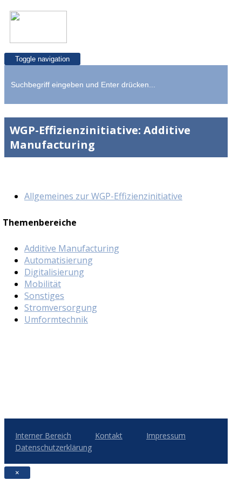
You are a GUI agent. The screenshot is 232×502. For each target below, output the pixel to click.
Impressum (166, 435)
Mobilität (42, 284)
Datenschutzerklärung (53, 447)
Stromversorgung (60, 307)
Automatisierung (58, 260)
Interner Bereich (43, 435)
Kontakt (108, 435)
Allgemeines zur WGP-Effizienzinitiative (103, 196)
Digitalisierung (54, 272)
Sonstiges (44, 296)
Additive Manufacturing (71, 248)
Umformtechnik (56, 319)
